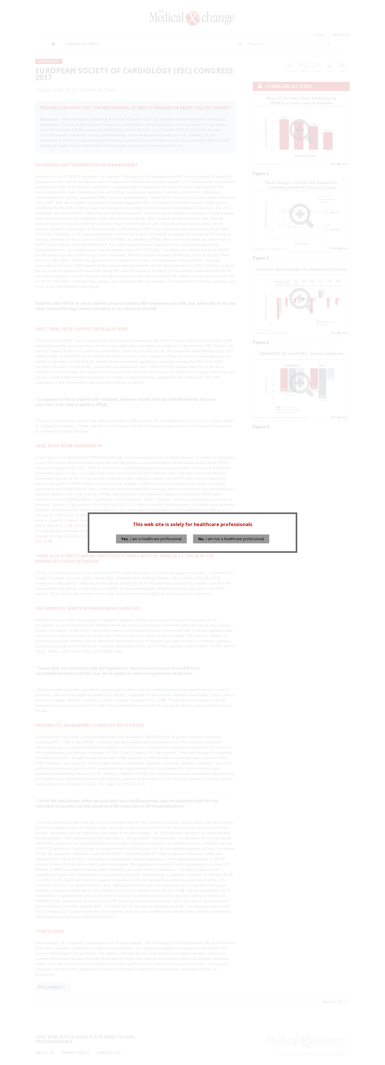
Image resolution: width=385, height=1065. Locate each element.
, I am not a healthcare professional (231, 538)
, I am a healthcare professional (151, 538)
